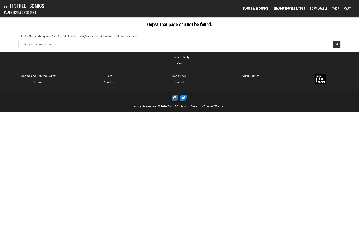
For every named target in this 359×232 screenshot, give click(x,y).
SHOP (335, 8)
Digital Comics (250, 76)
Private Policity (180, 57)
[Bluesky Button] (183, 98)
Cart (109, 76)
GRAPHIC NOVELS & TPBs (289, 8)
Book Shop (179, 76)
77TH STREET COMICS (24, 5)
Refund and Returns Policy (38, 76)
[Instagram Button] (175, 98)
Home (38, 82)
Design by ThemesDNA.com (208, 106)
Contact (179, 82)
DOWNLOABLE (318, 8)
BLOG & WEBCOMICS (255, 8)
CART (347, 8)
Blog (180, 63)
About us (109, 82)
